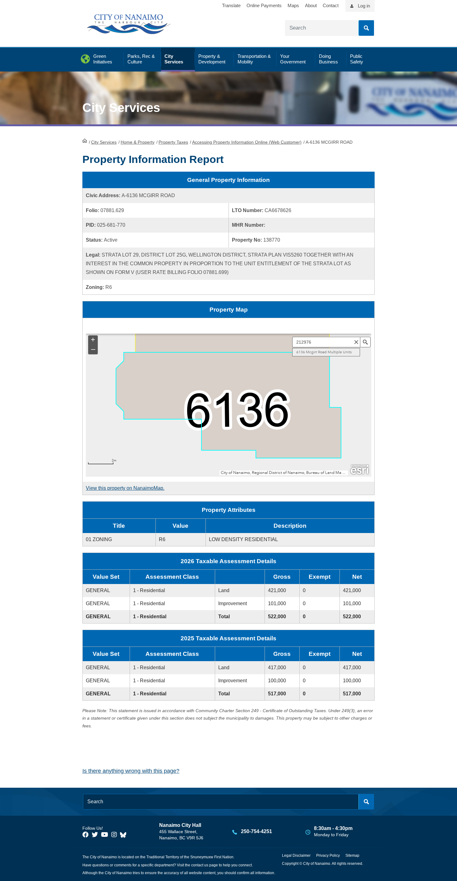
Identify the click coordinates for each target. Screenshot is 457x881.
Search (366, 28)
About (311, 5)
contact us (199, 865)
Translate (231, 5)
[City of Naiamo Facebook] (85, 835)
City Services (104, 142)
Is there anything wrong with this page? (130, 771)
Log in (364, 5)
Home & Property (138, 142)
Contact (331, 5)
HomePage (84, 140)
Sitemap (352, 855)
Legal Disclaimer (296, 855)
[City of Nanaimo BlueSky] (124, 835)
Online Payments (264, 5)
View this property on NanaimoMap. (125, 488)
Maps (293, 5)
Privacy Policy (328, 855)
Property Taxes (173, 142)
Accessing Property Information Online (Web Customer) (247, 142)
